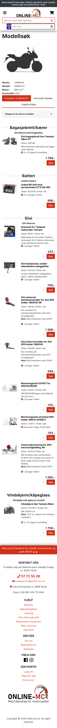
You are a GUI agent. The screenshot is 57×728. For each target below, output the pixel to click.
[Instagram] (31, 660)
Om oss (29, 640)
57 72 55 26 (30, 576)
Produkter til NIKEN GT (16, 98)
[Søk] (52, 20)
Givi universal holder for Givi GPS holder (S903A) (36, 343)
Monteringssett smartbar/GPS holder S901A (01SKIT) (37, 418)
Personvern (28, 680)
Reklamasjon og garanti (28, 621)
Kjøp (50, 162)
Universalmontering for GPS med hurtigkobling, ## (36, 446)
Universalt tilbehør (43, 98)
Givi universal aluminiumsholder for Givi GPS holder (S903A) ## (37, 300)
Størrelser (28, 629)
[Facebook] (26, 660)
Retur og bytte (28, 625)
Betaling (28, 604)
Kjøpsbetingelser (28, 609)
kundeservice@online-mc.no (30, 581)
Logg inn (28, 671)
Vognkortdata (28, 104)
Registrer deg (28, 675)
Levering (28, 613)
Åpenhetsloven (28, 644)
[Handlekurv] (52, 13)
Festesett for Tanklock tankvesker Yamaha (33, 228)
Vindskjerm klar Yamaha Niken (37, 504)
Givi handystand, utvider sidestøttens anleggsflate (35, 265)
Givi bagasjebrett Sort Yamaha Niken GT (37, 137)
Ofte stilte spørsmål (28, 617)
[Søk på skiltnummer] (52, 26)
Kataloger (29, 649)
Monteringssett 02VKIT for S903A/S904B (35, 384)
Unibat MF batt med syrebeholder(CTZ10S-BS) (35, 186)
